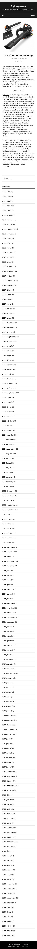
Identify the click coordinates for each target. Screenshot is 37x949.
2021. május (6, 468)
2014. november (8, 832)
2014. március (7, 870)
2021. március (7, 477)
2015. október (7, 781)
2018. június (6, 631)
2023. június (6, 351)
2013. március (7, 926)
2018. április (6, 641)
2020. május (6, 524)
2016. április (6, 753)
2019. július (6, 571)
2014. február (7, 875)
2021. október (7, 444)
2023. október (7, 332)
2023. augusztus (8, 341)
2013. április (6, 921)
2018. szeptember (8, 617)
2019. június (6, 575)
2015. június (6, 800)
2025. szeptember (8, 229)
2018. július (6, 627)
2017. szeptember (8, 673)
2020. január (6, 542)
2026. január (6, 210)
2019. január (6, 599)
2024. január (6, 318)
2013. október (7, 893)
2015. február (7, 818)
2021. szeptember (8, 449)
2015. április (6, 809)
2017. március (7, 701)
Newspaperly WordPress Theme (18, 946)
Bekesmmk (18, 6)
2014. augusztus (8, 846)
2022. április (6, 416)
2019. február (7, 594)
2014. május (6, 860)
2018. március (7, 645)
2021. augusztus (8, 454)
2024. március (7, 309)
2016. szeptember (8, 730)
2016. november (8, 720)
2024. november (8, 271)
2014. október (7, 837)
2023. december (8, 323)
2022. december (8, 379)
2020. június (6, 519)
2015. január (6, 823)
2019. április (6, 585)
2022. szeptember (8, 393)
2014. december (8, 828)
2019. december (8, 547)
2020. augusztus (8, 510)
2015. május (6, 804)
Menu (33, 15)
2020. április (6, 528)
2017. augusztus (8, 678)
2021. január (6, 486)
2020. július (6, 514)
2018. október (7, 613)
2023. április (6, 360)
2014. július (6, 851)
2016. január (6, 767)
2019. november (8, 552)
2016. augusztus (8, 734)
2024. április (6, 304)
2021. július (6, 458)
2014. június (6, 856)
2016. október (7, 725)
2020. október (7, 500)
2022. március (7, 421)
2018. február (7, 650)
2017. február (7, 706)
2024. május (6, 299)
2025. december (8, 215)
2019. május (6, 580)
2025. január (6, 262)
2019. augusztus (8, 566)
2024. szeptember (8, 281)
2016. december (8, 715)
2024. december (8, 267)
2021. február (7, 482)
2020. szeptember (8, 505)
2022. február (7, 426)
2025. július (6, 239)
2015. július (6, 795)
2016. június (6, 744)
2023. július (6, 346)
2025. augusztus (8, 234)
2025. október (7, 225)
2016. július (6, 739)
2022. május (6, 412)
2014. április (6, 865)
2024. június (6, 295)
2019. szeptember (8, 561)
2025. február (7, 257)
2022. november (8, 384)
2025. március (7, 253)
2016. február (7, 762)
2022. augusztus (8, 398)
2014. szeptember (8, 842)
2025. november (8, 220)
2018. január (6, 655)
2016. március (7, 758)
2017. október (7, 669)
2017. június (6, 687)
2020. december (8, 491)
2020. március (7, 533)
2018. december (8, 603)
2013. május (6, 917)
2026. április (6, 201)
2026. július (6, 192)
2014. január (6, 879)
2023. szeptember (9, 337)
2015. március (7, 814)
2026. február (7, 206)
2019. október (7, 557)
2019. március (7, 589)
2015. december (8, 772)
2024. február (7, 313)
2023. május (6, 355)
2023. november (8, 327)
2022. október (7, 388)
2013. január (6, 935)
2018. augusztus (8, 622)
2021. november (8, 440)
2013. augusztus (8, 903)
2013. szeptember (8, 898)
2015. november (8, 776)
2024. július (6, 290)
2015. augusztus (8, 790)
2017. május (6, 692)
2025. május (6, 243)
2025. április (6, 248)
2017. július (6, 683)
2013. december (8, 884)
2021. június (6, 463)
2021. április (6, 472)
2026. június (6, 196)
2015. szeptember (8, 786)
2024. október (7, 276)
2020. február (7, 538)
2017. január (6, 711)
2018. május (6, 636)
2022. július (6, 402)
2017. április (6, 697)
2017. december (8, 659)
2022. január (6, 430)
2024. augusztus (8, 285)
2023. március (7, 365)
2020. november (8, 496)
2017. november (8, 664)
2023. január (6, 374)
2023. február (7, 370)
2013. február (7, 931)
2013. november (8, 889)
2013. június (6, 912)
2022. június (6, 407)
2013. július (6, 907)
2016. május (6, 748)
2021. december (8, 435)
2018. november (8, 608)
